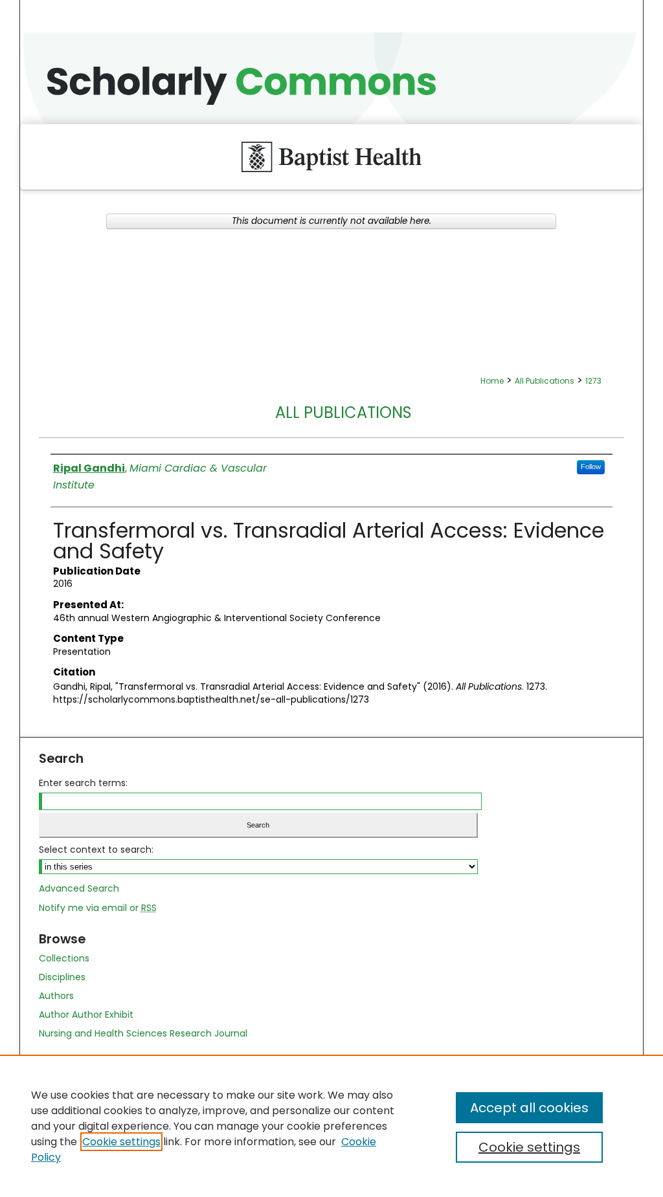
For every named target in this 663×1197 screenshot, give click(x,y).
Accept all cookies (529, 1108)
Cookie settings (121, 1141)
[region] (331, 1126)
